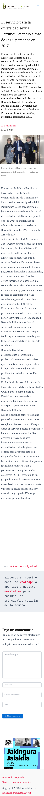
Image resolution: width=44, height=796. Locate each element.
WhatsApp (26, 582)
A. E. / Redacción (8, 125)
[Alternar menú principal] (38, 6)
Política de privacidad (13, 777)
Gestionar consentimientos (16, 782)
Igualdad (32, 566)
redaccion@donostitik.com (16, 793)
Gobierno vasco (17, 566)
